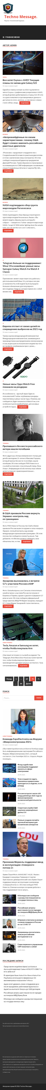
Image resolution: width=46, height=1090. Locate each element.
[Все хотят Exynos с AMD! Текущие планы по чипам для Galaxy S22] (23, 64)
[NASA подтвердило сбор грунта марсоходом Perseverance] (23, 190)
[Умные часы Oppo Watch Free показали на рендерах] (23, 368)
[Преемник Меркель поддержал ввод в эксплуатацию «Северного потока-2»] (23, 857)
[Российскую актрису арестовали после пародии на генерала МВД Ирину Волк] (9, 915)
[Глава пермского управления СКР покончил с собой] (9, 952)
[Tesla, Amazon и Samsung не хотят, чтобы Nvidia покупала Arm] (23, 627)
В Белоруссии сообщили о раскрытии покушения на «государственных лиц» (29, 898)
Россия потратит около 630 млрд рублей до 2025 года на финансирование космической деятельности (30, 796)
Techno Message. (20, 16)
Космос (5, 134)
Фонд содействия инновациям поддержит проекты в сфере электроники (28, 768)
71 (38, 679)
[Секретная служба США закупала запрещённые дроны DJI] (9, 815)
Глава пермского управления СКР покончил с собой (30, 945)
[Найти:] (23, 698)
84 (21, 684)
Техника (6, 443)
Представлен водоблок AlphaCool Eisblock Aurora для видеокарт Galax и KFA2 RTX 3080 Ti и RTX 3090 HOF (23, 969)
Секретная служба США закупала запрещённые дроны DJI (28, 810)
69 (27, 679)
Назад (9, 679)
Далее (28, 684)
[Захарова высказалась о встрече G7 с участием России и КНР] (23, 563)
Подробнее (25, 103)
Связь (5, 77)
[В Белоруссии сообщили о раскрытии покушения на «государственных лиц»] (9, 903)
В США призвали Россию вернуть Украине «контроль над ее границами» (21, 516)
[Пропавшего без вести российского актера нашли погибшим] (23, 428)
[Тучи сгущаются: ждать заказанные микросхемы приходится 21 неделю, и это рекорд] (9, 786)
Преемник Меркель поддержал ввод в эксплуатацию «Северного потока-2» (23, 865)
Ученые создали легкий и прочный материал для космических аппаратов (28, 822)
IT (3, 260)
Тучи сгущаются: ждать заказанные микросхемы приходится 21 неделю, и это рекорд (30, 782)
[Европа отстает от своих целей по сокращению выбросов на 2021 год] (23, 311)
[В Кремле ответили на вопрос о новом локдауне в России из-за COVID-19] (9, 927)
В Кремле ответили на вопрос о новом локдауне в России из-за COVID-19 (30, 922)
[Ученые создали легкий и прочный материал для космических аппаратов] (9, 827)
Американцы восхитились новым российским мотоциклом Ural (29, 934)
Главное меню (12, 37)
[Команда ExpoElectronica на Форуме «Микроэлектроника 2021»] (23, 734)
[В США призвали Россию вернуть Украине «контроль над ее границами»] (23, 495)
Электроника (7, 642)
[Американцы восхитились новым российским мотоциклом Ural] (9, 940)
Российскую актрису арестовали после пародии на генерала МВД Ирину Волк (30, 910)
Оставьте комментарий (10, 86)
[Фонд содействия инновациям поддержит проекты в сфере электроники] (9, 772)
